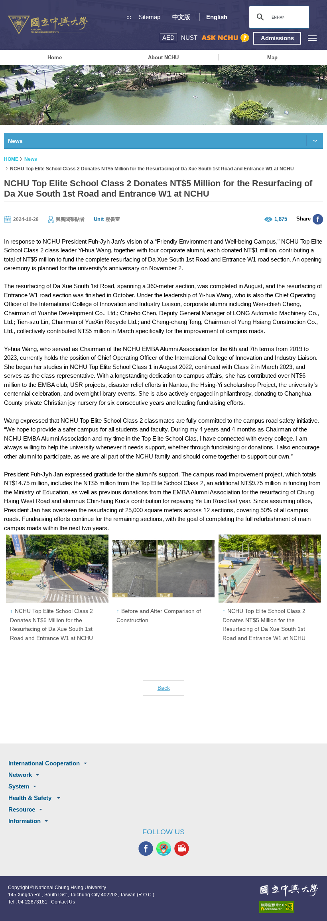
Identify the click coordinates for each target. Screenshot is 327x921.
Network (20, 774)
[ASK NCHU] (225, 38)
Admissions (277, 38)
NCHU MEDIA (181, 848)
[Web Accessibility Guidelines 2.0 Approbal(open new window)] (289, 907)
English (216, 17)
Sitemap (149, 17)
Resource (21, 809)
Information (24, 821)
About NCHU (163, 57)
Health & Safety (30, 797)
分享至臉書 (318, 219)
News (30, 159)
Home (54, 57)
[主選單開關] (312, 38)
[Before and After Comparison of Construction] (163, 569)
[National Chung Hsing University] (48, 25)
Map (272, 57)
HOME (11, 159)
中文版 (181, 17)
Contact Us (63, 902)
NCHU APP (163, 848)
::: (128, 17)
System (18, 786)
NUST (189, 37)
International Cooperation (44, 763)
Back (164, 688)
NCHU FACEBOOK (145, 848)
